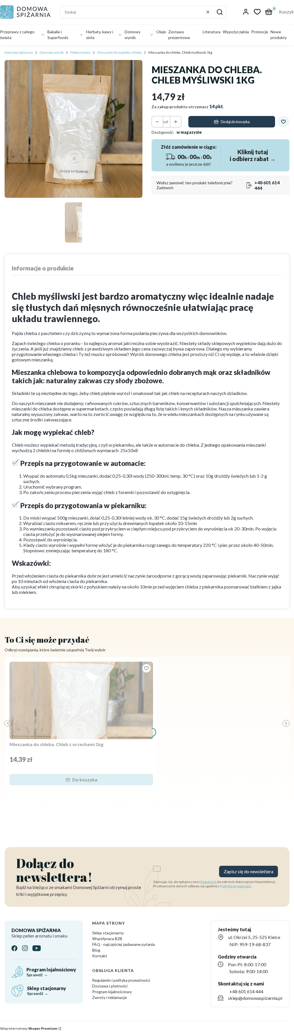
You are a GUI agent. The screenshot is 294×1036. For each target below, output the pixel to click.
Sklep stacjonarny (108, 932)
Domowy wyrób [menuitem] (132, 34)
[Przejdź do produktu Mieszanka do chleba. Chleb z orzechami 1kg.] (81, 700)
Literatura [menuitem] (211, 31)
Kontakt (99, 955)
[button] (219, 12)
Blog (96, 950)
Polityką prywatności (235, 886)
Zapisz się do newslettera (248, 871)
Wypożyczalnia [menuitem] (236, 31)
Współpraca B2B (107, 938)
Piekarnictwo (80, 52)
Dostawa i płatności (109, 985)
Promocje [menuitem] (259, 31)
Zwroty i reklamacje (109, 997)
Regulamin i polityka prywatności (121, 980)
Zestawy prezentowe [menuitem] (179, 34)
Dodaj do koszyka (235, 121)
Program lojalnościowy (112, 991)
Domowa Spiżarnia (19, 52)
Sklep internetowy (28, 1028)
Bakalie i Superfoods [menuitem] (57, 34)
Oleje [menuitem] (161, 31)
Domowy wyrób (51, 52)
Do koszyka (84, 779)
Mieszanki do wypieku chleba (119, 52)
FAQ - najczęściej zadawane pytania (123, 944)
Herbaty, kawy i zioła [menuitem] (99, 34)
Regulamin (208, 882)
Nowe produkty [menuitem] (278, 34)
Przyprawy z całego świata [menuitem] (17, 34)
